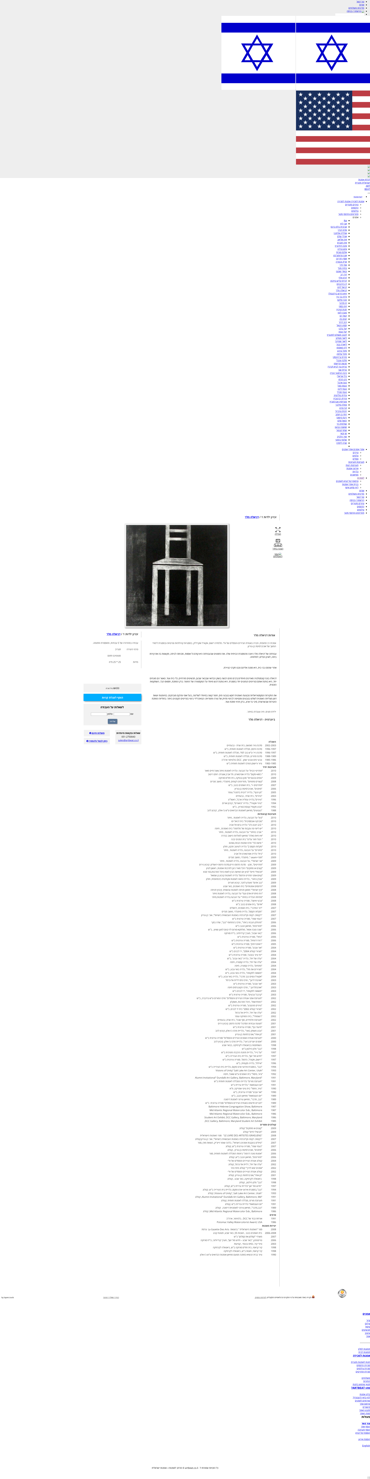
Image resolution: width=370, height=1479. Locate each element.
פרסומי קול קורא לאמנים (347, 481)
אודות (361, 4)
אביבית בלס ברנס (339, 226)
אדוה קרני (342, 230)
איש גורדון (342, 249)
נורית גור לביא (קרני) (337, 366)
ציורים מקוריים (351, 204)
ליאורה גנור (341, 344)
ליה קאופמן (342, 347)
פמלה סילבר (341, 404)
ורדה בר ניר (341, 296)
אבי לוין (343, 223)
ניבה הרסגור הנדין (338, 373)
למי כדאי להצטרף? (361, 1397)
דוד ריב (343, 274)
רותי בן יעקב (341, 414)
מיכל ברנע (342, 350)
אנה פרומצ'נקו (340, 255)
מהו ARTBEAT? (360, 1388)
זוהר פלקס (342, 300)
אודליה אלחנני (340, 233)
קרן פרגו (343, 408)
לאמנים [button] (360, 478)
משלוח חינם (97, 733)
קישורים (366, 1407)
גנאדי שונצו (341, 271)
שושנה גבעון (341, 427)
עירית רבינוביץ (340, 398)
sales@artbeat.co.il (128, 740)
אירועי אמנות (352, 468)
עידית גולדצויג (340, 395)
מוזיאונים (354, 474)
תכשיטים (366, 1329)
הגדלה (278, 534)
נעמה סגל (342, 385)
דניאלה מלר (341, 290)
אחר (368, 1336)
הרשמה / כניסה (354, 11)
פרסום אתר (365, 1403)
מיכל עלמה (342, 354)
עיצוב (367, 1333)
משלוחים (366, 1378)
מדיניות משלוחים (356, 8)
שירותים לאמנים (362, 1400)
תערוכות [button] (360, 462)
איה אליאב (342, 239)
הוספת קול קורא (362, 1433)
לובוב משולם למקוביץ (337, 334)
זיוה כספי (343, 306)
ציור (368, 1320)
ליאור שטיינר (341, 341)
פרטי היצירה (132, 649)
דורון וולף (343, 277)
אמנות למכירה (361, 1355)
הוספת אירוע (364, 1439)
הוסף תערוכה (364, 1429)
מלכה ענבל (341, 360)
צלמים (355, 455)
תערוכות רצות (352, 465)
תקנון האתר (364, 1410)
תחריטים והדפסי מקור (348, 214)
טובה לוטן (342, 312)
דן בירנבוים (342, 284)
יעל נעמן (343, 331)
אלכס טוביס (341, 252)
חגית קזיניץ (341, 309)
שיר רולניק (342, 436)
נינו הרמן (342, 379)
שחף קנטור (341, 430)
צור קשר (360, 1)
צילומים (354, 211)
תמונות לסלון (364, 1349)
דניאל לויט (342, 287)
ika (345, 220)
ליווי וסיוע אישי (351, 487)
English (366, 1445)
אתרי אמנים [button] (358, 449)
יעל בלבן (343, 328)
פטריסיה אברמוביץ (338, 401)
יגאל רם (343, 315)
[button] (332, 89)
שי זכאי (343, 433)
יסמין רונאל (342, 325)
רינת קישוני (341, 417)
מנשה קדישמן (340, 363)
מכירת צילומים (363, 1368)
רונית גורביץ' (341, 411)
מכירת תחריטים (363, 1371)
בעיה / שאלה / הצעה (111, 1297)
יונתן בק (343, 319)
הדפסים (354, 207)
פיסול (367, 1326)
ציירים (355, 452)
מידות (135, 662)
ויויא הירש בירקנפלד (337, 293)
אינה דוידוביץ (341, 245)
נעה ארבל (342, 382)
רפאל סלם (342, 420)
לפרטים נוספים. (260, 1297)
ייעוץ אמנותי (358, 196)
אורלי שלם (342, 236)
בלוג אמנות (365, 1394)
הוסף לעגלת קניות (112, 697)
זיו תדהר (343, 303)
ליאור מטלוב (341, 338)
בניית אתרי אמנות (350, 484)
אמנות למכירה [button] (357, 201)
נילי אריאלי (342, 376)
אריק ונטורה (341, 261)
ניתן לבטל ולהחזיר (97, 741)
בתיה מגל (342, 268)
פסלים (355, 458)
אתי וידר (343, 265)
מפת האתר (365, 1413)
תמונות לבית (364, 1352)
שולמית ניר (342, 423)
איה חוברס (342, 242)
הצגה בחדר (277, 548)
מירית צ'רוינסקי (340, 357)
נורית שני (342, 369)
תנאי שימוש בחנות (361, 1384)
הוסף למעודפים (277, 555)
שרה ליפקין (341, 443)
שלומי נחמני (341, 439)
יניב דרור (343, 322)
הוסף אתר (365, 1426)
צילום (367, 1323)
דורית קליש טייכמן (338, 280)
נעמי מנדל (342, 392)
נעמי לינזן (342, 389)
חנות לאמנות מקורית (360, 1362)
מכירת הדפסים (363, 1365)
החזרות (366, 1381)
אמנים (366, 1314)
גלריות (355, 471)
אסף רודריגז (341, 258)
